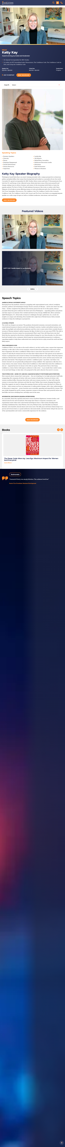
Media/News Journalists (41, 160)
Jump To (6, 85)
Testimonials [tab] (15, 474)
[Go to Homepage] (7, 2)
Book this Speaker (23, 75)
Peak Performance (39, 166)
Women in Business (40, 168)
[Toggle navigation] (57, 2)
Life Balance (38, 158)
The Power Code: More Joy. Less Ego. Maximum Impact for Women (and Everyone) (31, 459)
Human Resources (8, 166)
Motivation (37, 164)
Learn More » (8, 462)
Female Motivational (9, 164)
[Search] (53, 2)
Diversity (6, 158)
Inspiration (6, 168)
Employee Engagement (10, 162)
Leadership (37, 156)
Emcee (5, 160)
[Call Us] (61, 2)
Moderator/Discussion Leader (43, 162)
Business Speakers (8, 156)
